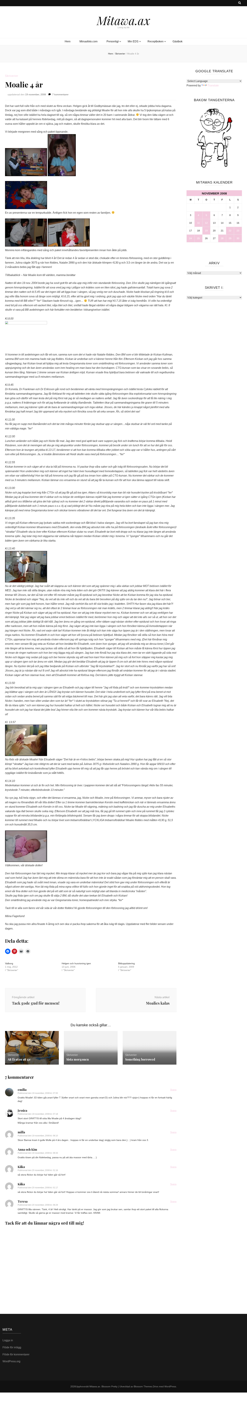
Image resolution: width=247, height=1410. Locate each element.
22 (230, 230)
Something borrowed (140, 1059)
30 (238, 238)
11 (198, 223)
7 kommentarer (60, 94)
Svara (173, 1089)
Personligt (113, 41)
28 (222, 238)
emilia (22, 1090)
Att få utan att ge (19, 1059)
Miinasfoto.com (88, 41)
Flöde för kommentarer (16, 1354)
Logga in (8, 1340)
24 (190, 238)
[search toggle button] (239, 3)
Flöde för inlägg (12, 1347)
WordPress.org (11, 1361)
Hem (67, 41)
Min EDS (133, 41)
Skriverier (11, 75)
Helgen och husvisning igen (76, 963)
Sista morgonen (77, 1059)
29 (230, 238)
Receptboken (155, 41)
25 (198, 238)
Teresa (23, 1201)
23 (238, 230)
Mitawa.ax (123, 20)
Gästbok (177, 41)
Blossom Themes (143, 1386)
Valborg (9, 963)
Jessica (22, 1110)
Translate (213, 85)
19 (206, 230)
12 (206, 223)
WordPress (170, 1386)
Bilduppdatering (126, 963)
